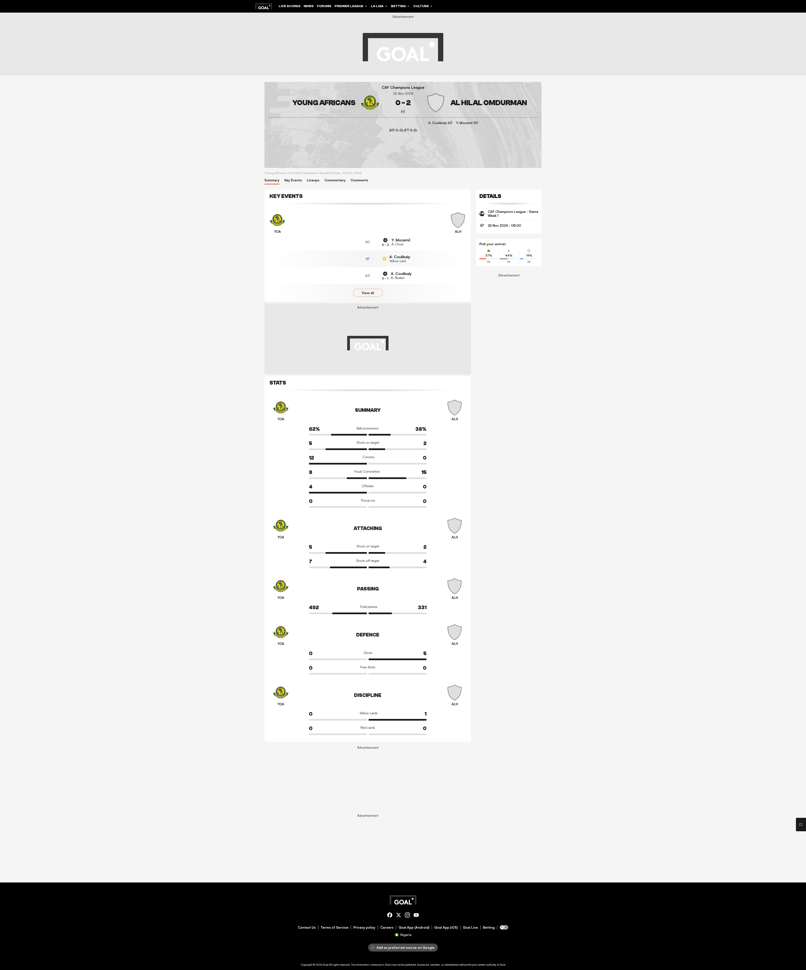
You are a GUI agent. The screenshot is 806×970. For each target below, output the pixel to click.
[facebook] (389, 916)
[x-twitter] (398, 916)
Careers (387, 927)
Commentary (334, 180)
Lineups (313, 180)
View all (368, 293)
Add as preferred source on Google (405, 947)
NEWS (309, 6)
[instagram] (407, 916)
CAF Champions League (403, 87)
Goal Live (470, 927)
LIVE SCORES (289, 6)
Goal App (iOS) (446, 927)
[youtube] (416, 916)
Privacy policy (364, 927)
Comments (359, 180)
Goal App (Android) (414, 927)
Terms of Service (334, 927)
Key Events (293, 180)
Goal (325, 964)
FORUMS (324, 6)
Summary (271, 180)
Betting (489, 927)
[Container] (323, 103)
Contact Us (307, 927)
